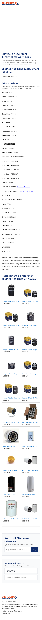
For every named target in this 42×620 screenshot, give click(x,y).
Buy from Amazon (23, 187)
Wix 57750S (6, 251)
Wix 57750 (6, 247)
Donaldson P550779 (9, 76)
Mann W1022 (7, 195)
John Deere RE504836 (10, 165)
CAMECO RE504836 (9, 97)
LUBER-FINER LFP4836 (10, 191)
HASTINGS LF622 (8, 144)
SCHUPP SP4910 (8, 208)
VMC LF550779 (8, 243)
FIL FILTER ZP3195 (9, 127)
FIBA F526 (6, 122)
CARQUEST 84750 (9, 101)
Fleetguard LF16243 (9, 135)
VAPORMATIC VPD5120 (11, 234)
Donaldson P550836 (9, 114)
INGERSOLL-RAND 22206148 (13, 157)
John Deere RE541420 (10, 178)
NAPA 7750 (6, 204)
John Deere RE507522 (10, 170)
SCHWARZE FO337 (9, 212)
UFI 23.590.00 (7, 221)
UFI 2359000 (7, 225)
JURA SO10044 (7, 182)
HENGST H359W (8, 148)
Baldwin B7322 (8, 92)
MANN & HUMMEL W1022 (12, 200)
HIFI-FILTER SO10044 (10, 152)
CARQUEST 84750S (9, 105)
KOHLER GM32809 (9, 187)
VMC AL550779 (8, 238)
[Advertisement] (21, 29)
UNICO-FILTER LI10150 (11, 230)
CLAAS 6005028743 (9, 110)
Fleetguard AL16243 (10, 131)
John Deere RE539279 (10, 174)
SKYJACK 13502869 (9, 217)
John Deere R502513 (10, 161)
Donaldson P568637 (9, 118)
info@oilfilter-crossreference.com (12, 611)
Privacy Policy (6, 613)
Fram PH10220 (7, 140)
